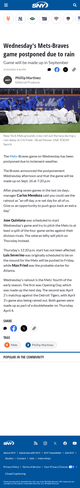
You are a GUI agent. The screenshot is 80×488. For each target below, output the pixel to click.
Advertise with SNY (30, 452)
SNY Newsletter (52, 452)
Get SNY (69, 452)
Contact (21, 458)
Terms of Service (31, 466)
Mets (13, 156)
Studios (9, 458)
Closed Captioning (15, 473)
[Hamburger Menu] (6, 5)
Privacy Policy (11, 466)
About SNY (9, 452)
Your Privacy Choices (56, 466)
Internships (44, 458)
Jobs (31, 458)
